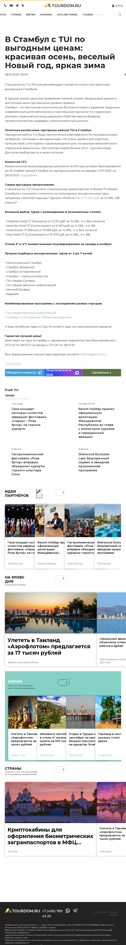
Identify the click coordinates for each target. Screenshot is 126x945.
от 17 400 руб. (90, 198)
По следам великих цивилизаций (31, 312)
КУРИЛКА (46, 14)
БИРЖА (30, 14)
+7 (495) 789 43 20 (52, 913)
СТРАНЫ (16, 14)
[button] (57, 492)
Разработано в (106, 913)
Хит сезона (13, 363)
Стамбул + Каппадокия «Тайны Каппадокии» (39, 317)
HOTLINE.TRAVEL (67, 14)
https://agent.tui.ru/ (93, 354)
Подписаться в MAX (58, 372)
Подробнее (28, 175)
